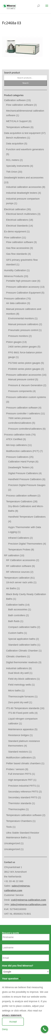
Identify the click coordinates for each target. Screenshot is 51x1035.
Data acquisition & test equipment (22, 133)
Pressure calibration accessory (22, 286)
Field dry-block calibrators (22, 678)
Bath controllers (16, 615)
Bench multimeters (16, 137)
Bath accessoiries (17, 609)
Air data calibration (16, 303)
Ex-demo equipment (15, 231)
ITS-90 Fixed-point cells (21, 713)
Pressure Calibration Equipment (23, 292)
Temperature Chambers (19, 821)
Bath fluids (14, 621)
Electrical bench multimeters (21, 214)
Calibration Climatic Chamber (22, 650)
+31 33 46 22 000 (13, 881)
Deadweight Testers (19, 467)
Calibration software (15, 100)
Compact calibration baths (22, 627)
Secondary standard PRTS (22, 797)
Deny (5, 1029)
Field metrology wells (19, 684)
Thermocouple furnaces (21, 696)
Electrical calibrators (17, 219)
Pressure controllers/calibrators (25, 428)
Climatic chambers (16, 656)
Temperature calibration (17, 577)
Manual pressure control (21, 379)
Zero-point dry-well (18, 702)
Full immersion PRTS (19, 774)
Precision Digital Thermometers (25, 543)
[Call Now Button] (44, 1029)
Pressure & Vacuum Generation (25, 385)
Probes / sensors (15, 769)
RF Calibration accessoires (20, 560)
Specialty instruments (17, 166)
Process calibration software (21, 495)
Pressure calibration (15, 298)
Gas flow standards (16, 254)
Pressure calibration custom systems (26, 397)
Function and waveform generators (25, 149)
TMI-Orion (11, 171)
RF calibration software (18, 566)
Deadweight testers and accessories (23, 177)
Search (25, 83)
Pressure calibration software (22, 407)
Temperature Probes (19, 549)
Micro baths (14, 690)
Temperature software (18, 127)
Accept (13, 1021)
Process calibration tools (17, 434)
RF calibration (11, 555)
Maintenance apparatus (21, 729)
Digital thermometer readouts (22, 662)
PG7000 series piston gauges (24, 363)
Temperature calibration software (24, 815)
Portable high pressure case (21, 280)
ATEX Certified (14, 439)
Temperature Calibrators (19, 501)
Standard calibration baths (22, 644)
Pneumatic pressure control (23, 330)
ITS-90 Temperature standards (22, 708)
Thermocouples (16, 809)
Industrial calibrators (17, 668)
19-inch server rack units (19, 582)
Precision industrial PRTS (22, 785)
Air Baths (11, 588)
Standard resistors (18, 751)
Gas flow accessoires (17, 248)
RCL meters (12, 160)
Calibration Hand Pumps (21, 461)
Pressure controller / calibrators (23, 413)
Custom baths (15, 633)
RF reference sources (18, 572)
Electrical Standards (17, 225)
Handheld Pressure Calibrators (25, 479)
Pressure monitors (18, 336)
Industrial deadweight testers (21, 193)
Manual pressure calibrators (23, 324)
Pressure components (20, 391)
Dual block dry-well (18, 673)
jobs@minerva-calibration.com (28, 904)
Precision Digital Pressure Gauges (26, 485)
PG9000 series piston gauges (24, 369)
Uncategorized (12, 843)
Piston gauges (14, 342)
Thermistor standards (19, 803)
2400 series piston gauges (22, 346)
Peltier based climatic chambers (23, 763)
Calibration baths (15, 604)
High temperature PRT (20, 780)
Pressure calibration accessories (23, 374)
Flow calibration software (19, 105)
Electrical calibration (15, 209)
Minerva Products (13, 276)
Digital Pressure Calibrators (23, 473)
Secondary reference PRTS (23, 791)
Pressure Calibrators (17, 457)
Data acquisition (15, 143)
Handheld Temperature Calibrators (27, 516)
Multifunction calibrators (19, 757)
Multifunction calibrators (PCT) (22, 451)
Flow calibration (12, 237)
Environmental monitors (21, 318)
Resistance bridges (18, 735)
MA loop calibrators (16, 445)
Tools (9, 827)
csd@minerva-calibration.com (28, 900)
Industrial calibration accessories (23, 187)
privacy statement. (12, 1015)
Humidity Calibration (15, 270)
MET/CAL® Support (17, 121)
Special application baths (21, 639)
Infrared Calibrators (18, 538)
